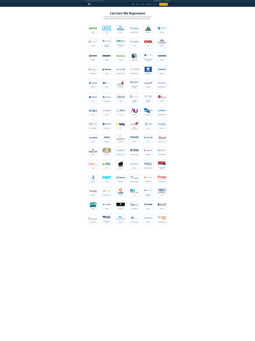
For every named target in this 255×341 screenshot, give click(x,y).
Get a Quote (163, 4)
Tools (155, 4)
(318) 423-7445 (167, 0)
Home (133, 4)
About (137, 4)
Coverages (148, 4)
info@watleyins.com (158, 0)
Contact (142, 4)
